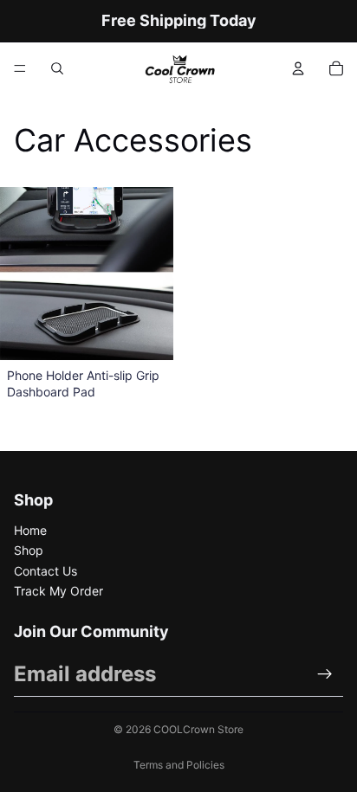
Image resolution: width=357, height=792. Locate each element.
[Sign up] (325, 674)
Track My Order (58, 590)
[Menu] (20, 68)
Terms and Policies (178, 764)
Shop (28, 550)
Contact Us (45, 570)
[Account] (298, 68)
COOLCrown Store (198, 729)
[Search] (57, 68)
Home (30, 530)
